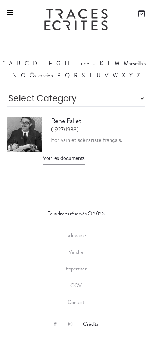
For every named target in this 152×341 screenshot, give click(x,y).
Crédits (90, 324)
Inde (84, 63)
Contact (76, 302)
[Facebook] (55, 324)
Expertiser (76, 269)
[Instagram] (70, 324)
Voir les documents (64, 158)
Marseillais (135, 63)
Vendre (76, 252)
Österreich (41, 75)
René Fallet (66, 121)
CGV (76, 285)
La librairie (76, 235)
